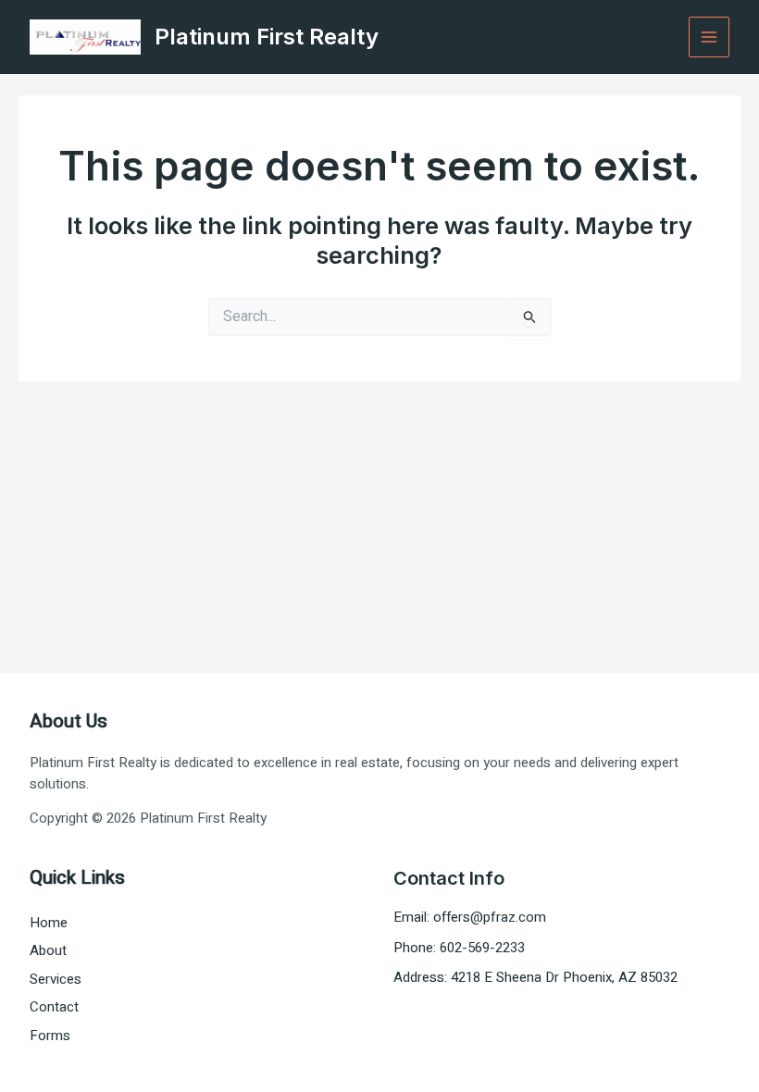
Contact (54, 1007)
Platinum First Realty (267, 36)
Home (49, 922)
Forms (50, 1035)
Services (55, 979)
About (48, 950)
